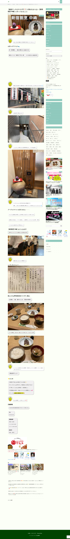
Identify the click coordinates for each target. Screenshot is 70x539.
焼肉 (60, 146)
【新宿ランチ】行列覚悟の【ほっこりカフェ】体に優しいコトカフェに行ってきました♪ (37, 471)
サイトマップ (48, 249)
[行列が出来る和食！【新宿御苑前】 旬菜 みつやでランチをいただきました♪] (25, 467)
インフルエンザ (56, 134)
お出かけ (48, 136)
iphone (48, 130)
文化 (54, 144)
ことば (48, 138)
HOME (9, 4)
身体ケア (48, 45)
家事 (51, 144)
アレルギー (54, 132)
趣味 (47, 43)
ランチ (55, 140)
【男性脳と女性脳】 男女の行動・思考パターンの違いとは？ (54, 195)
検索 (47, 80)
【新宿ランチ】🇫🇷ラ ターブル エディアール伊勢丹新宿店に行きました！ (54, 169)
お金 (52, 136)
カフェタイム (56, 136)
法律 (57, 146)
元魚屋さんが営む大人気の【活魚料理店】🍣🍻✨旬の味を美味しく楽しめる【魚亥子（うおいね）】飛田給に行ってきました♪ (25, 481)
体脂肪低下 (53, 142)
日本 (47, 146)
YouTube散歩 (55, 130)
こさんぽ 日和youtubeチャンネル (51, 19)
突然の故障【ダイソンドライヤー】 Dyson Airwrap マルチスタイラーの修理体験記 (53, 222)
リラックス (59, 140)
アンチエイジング (49, 134)
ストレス (52, 138)
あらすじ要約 (49, 132)
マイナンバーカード (49, 140)
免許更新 (58, 142)
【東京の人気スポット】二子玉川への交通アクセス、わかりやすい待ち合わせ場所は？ (54, 209)
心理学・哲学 (49, 35)
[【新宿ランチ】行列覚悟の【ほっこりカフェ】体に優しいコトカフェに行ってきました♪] (38, 467)
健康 (47, 33)
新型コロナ (58, 144)
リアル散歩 (13, 4)
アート (60, 130)
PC (51, 130)
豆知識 (48, 40)
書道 (51, 146)
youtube (48, 28)
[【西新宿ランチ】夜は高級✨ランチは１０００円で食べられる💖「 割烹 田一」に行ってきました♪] (13, 467)
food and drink (49, 25)
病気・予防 (48, 38)
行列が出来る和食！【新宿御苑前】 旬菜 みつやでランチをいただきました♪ (25, 471)
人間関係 (48, 142)
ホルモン (56, 138)
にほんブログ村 (10, 459)
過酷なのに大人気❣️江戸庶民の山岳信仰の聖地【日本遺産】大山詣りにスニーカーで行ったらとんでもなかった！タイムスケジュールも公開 (25, 494)
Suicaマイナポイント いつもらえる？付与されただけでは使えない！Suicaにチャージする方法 (54, 182)
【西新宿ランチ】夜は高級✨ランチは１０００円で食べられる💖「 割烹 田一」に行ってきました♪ (13, 471)
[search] (61, 226)
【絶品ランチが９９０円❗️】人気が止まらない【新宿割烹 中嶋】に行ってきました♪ (27, 4)
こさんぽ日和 (37, 535)
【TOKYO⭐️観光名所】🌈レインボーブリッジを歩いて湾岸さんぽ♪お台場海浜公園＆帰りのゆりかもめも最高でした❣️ (25, 488)
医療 (47, 144)
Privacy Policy (48, 246)
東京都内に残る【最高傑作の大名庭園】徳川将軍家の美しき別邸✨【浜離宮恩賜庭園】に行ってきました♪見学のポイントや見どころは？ (25, 485)
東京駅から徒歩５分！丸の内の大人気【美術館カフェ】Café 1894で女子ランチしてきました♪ (22, 491)
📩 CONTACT (48, 251)
